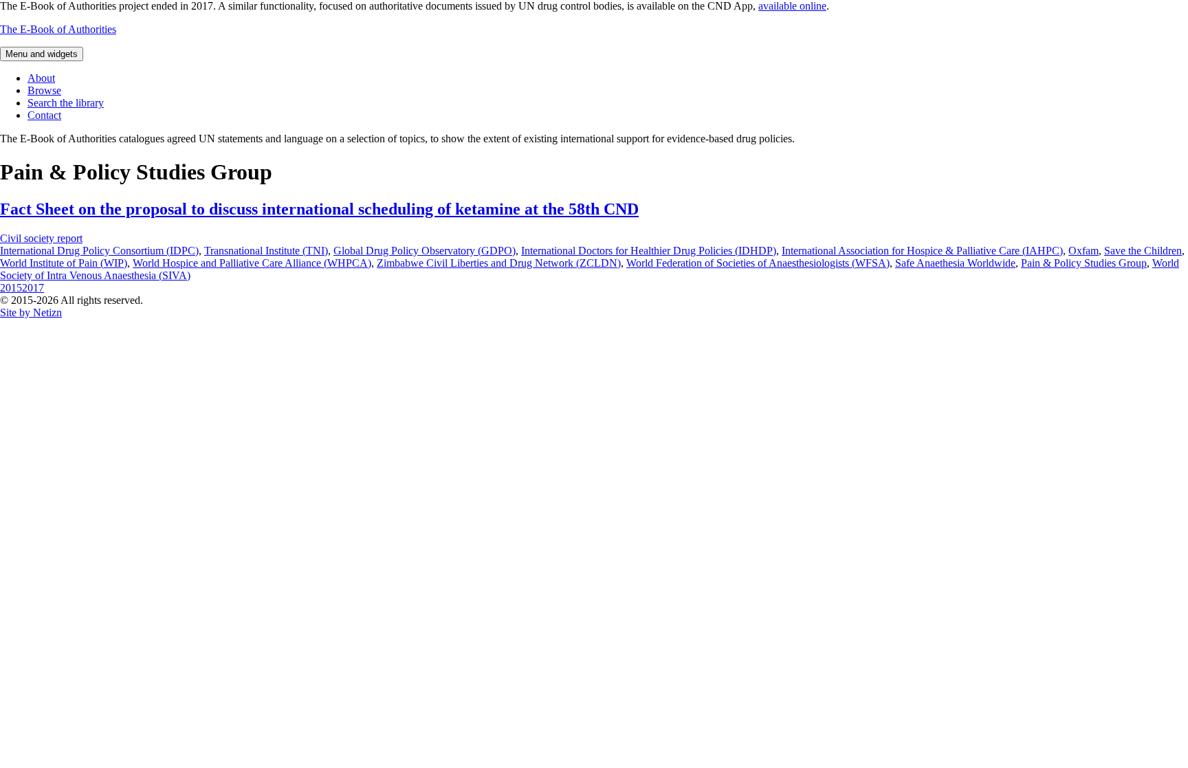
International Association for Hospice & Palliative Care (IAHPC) (922, 250)
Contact (44, 115)
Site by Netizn (31, 312)
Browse (44, 90)
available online (792, 6)
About (41, 78)
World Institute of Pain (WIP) (63, 263)
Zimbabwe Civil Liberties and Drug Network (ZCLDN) (499, 263)
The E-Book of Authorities (58, 29)
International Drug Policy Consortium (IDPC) (99, 250)
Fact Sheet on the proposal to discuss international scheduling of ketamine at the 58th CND (319, 209)
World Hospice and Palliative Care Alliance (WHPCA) (252, 263)
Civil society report (41, 238)
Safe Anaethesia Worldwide (955, 263)
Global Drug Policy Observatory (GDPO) (424, 250)
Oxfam (1083, 250)
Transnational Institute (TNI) (266, 250)
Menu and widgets (42, 54)
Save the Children (1143, 250)
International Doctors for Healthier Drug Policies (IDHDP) (648, 250)
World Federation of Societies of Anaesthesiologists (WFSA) (758, 263)
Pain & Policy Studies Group (1084, 263)
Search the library (66, 103)
